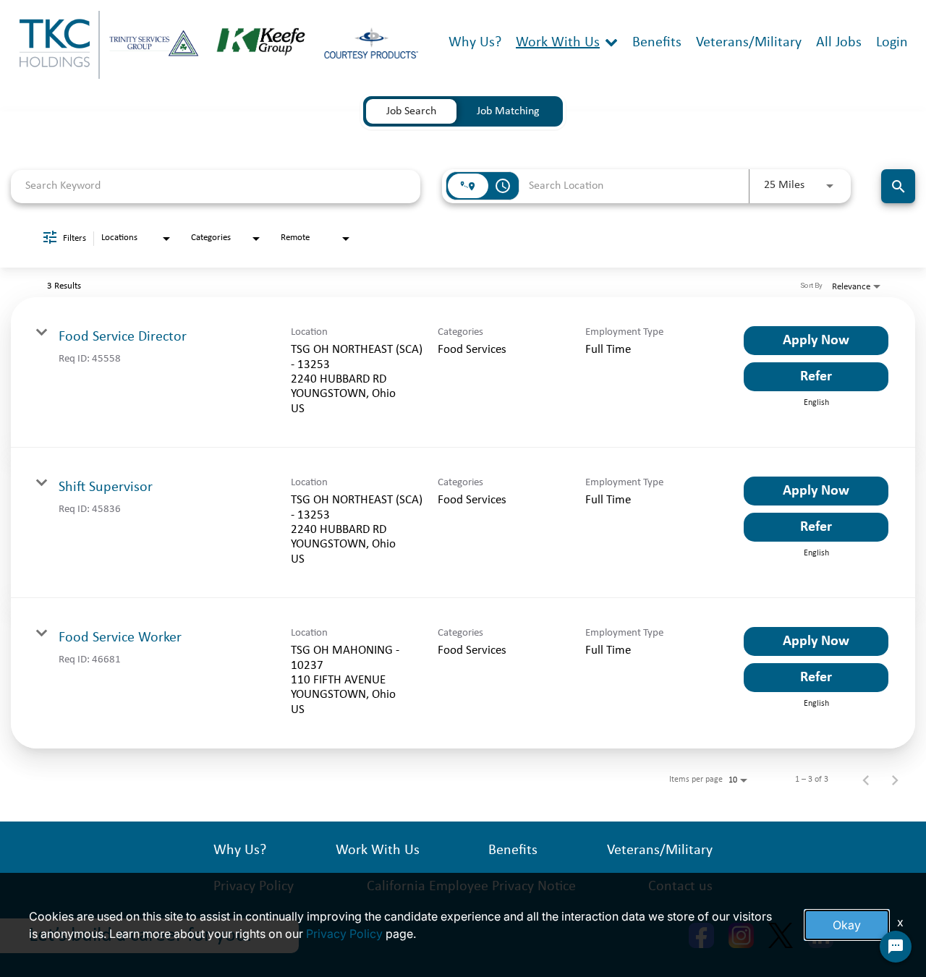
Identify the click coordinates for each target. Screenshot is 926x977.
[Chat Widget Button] (896, 947)
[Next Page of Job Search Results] (894, 779)
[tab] (411, 111)
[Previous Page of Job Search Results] (865, 779)
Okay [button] (847, 925)
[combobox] (215, 186)
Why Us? (475, 42)
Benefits (656, 42)
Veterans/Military (749, 42)
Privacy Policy (344, 933)
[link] (463, 372)
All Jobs (839, 42)
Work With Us (558, 42)
